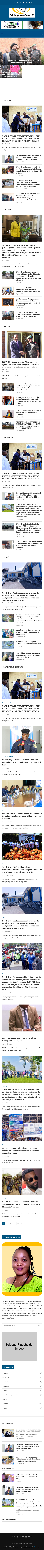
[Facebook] (12, 1537)
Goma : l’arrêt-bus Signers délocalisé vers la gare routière (28, 643)
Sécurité (22, 1399)
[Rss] (31, 2)
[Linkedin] (20, 2)
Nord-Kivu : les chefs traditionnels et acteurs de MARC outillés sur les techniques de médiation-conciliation (28, 183)
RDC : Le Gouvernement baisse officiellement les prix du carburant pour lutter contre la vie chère (22, 816)
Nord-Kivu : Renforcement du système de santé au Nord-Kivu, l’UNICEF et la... (33, 88)
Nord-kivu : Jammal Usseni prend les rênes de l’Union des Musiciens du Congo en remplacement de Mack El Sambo (29, 197)
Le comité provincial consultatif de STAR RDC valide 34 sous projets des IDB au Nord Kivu (28, 158)
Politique (22, 1386)
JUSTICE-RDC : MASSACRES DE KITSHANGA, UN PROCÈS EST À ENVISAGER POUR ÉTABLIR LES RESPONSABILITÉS (28, 425)
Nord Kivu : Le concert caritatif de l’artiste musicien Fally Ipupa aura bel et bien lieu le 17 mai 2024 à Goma (29, 170)
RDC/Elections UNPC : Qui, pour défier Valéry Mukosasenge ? (19, 1039)
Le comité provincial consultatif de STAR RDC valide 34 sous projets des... (11, 74)
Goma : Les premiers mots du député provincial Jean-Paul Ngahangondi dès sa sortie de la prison (28, 400)
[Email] (26, 2)
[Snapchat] (29, 2)
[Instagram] (17, 2)
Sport (22, 1408)
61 (18, 1223)
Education (22, 1377)
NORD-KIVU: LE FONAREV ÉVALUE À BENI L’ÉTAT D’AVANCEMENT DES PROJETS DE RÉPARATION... (22, 61)
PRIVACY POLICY (28, 1544)
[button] (3, 65)
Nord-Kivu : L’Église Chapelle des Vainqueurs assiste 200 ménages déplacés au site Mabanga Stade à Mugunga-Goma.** (22, 869)
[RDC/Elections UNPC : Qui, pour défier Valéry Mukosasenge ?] (22, 1018)
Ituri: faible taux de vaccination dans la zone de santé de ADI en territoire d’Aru (28, 655)
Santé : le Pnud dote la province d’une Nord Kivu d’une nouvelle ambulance (28, 632)
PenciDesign (37, 1547)
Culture (22, 1373)
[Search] (42, 34)
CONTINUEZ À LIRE (8, 1318)
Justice (22, 1382)
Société (22, 1403)
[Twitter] (14, 2)
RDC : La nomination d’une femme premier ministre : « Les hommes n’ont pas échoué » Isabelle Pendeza (29, 545)
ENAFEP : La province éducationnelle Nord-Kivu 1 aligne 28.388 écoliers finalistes (28, 290)
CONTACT (19, 1544)
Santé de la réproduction (22, 1395)
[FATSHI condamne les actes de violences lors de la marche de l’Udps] (8, 1478)
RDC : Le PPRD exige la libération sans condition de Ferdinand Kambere (28, 413)
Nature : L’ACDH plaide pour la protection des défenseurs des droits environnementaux (28, 314)
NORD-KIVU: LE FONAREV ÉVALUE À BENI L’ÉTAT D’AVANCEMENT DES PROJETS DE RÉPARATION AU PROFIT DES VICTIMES (21, 138)
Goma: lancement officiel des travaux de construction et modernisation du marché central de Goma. (20, 1151)
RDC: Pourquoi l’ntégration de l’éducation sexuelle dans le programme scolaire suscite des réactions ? (28, 302)
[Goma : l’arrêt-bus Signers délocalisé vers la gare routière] (8, 645)
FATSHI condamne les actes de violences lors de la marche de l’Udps (27, 1477)
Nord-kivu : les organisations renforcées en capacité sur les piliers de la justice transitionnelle (28, 387)
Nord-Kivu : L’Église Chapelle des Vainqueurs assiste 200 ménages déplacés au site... (11, 88)
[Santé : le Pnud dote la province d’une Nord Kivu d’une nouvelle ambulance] (8, 633)
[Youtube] (23, 2)
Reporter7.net (6, 1311)
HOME (13, 1544)
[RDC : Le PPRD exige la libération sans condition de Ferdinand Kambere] (8, 414)
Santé (22, 1390)
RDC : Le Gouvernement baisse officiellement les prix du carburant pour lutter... (33, 74)
